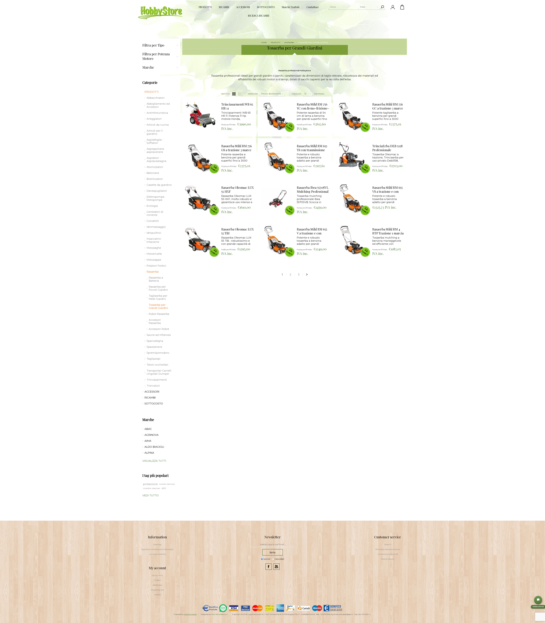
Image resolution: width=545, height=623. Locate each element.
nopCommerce (190, 614)
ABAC (148, 429)
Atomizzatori (155, 167)
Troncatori (153, 385)
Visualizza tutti (154, 460)
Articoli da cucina (158, 124)
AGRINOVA (151, 435)
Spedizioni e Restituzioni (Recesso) (157, 549)
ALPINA (149, 452)
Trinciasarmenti (157, 379)
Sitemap (157, 544)
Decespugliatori (157, 190)
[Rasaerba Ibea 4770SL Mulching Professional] (276, 198)
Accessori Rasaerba (155, 321)
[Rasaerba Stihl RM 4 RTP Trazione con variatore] (351, 240)
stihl (164, 488)
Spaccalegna (155, 340)
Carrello (402, 7)
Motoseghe (154, 247)
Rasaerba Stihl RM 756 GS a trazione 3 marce (236, 148)
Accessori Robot (159, 329)
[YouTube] (276, 566)
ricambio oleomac (151, 488)
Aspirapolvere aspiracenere (155, 150)
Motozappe (154, 259)
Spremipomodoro (158, 352)
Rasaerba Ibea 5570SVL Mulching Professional (312, 189)
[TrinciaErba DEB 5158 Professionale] (351, 156)
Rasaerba (153, 271)
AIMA (147, 440)
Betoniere (153, 173)
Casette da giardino (159, 184)
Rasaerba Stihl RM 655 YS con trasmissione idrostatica (312, 148)
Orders (157, 580)
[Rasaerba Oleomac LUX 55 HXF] (200, 198)
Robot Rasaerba (159, 314)
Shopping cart (157, 590)
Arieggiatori (154, 118)
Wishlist (157, 595)
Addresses (157, 585)
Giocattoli (153, 221)
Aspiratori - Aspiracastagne (156, 159)
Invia (272, 552)
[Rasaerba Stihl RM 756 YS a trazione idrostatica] (276, 115)
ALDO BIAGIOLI (154, 446)
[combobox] (354, 7)
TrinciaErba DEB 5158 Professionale (387, 148)
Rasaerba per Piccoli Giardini (158, 288)
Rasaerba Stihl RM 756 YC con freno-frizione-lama (313, 106)
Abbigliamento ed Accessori (158, 105)
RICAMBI (150, 397)
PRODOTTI (151, 91)
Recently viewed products (388, 549)
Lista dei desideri (202, 104)
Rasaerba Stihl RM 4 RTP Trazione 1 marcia (388, 231)
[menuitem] (157, 544)
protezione (150, 484)
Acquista (197, 97)
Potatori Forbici (156, 265)
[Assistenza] (538, 600)
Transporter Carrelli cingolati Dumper (159, 372)
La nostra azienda (157, 554)
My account (157, 575)
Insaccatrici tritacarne (154, 240)
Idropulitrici (154, 232)
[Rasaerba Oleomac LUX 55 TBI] (200, 240)
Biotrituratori (155, 179)
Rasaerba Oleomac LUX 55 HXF (237, 189)
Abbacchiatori (155, 97)
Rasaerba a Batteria (156, 279)
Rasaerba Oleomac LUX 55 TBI (237, 231)
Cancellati (279, 559)
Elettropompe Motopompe (155, 198)
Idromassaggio (156, 226)
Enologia (152, 205)
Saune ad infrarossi (159, 335)
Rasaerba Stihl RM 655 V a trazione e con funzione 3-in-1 (312, 231)
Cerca (382, 7)
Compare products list (387, 554)
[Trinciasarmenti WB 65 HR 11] (200, 115)
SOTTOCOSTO (153, 403)
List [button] (240, 94)
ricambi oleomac (167, 484)
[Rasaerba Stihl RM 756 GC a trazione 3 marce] (351, 115)
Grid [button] (234, 94)
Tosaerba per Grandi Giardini (158, 306)
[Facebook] (268, 566)
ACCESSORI (151, 391)
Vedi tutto (150, 495)
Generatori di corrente (155, 213)
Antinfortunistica (157, 112)
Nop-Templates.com (219, 614)
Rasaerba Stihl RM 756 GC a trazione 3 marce (387, 106)
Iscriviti (266, 559)
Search (387, 544)
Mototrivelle (154, 253)
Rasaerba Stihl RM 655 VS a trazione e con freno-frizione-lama (387, 189)
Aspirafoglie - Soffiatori (155, 141)
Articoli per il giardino (155, 132)
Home (264, 42)
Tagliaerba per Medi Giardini (158, 297)
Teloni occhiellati (157, 364)
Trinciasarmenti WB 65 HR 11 (237, 106)
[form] (272, 544)
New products (387, 559)
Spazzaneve (154, 346)
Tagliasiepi (153, 358)
